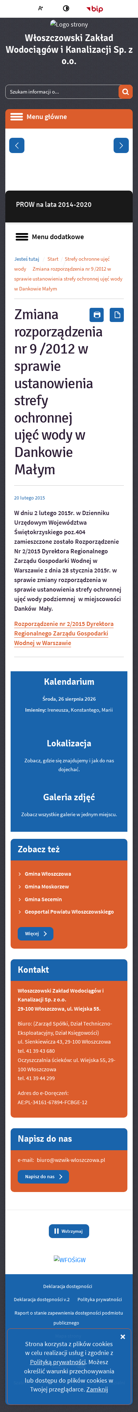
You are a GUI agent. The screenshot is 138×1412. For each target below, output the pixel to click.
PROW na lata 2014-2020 (54, 204)
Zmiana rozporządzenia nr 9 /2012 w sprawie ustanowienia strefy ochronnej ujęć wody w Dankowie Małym (68, 279)
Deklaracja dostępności (67, 1286)
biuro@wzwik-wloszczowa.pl (71, 1159)
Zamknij (97, 1389)
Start (52, 259)
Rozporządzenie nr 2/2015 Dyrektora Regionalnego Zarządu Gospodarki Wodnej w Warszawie (64, 633)
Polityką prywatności (58, 1362)
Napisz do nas (39, 1177)
